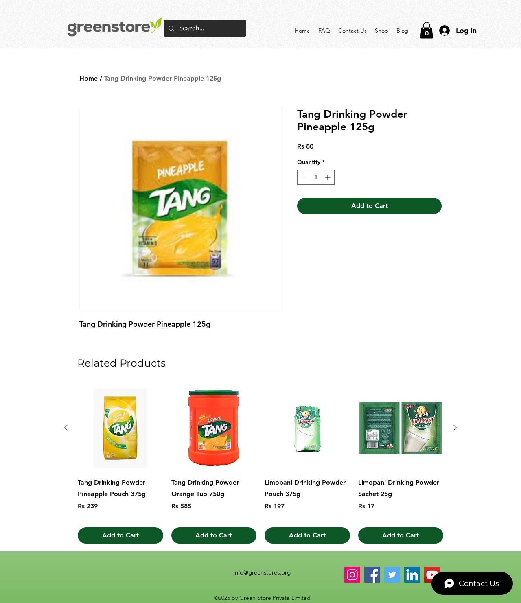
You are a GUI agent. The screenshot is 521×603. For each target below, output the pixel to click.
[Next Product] (455, 428)
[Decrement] (303, 177)
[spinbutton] (316, 177)
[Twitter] (392, 575)
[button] (426, 30)
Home (88, 78)
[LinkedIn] (412, 575)
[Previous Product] (66, 428)
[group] (260, 464)
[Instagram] (352, 575)
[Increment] (328, 177)
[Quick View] (120, 428)
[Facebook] (372, 575)
